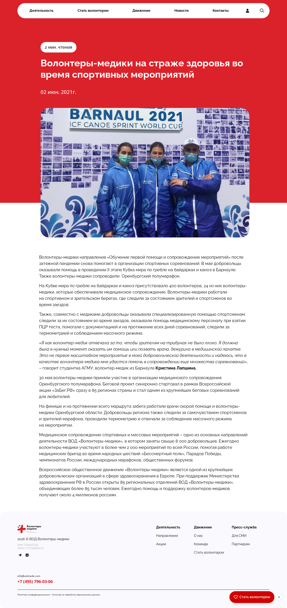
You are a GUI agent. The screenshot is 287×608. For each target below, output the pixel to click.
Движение (141, 11)
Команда (201, 544)
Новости (181, 11)
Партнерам (241, 544)
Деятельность (41, 11)
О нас (198, 536)
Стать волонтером (93, 11)
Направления (167, 536)
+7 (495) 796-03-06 (35, 581)
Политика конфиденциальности (33, 594)
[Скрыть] (279, 597)
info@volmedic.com (28, 576)
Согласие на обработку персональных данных (76, 594)
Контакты (221, 11)
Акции (161, 544)
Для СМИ (239, 536)
